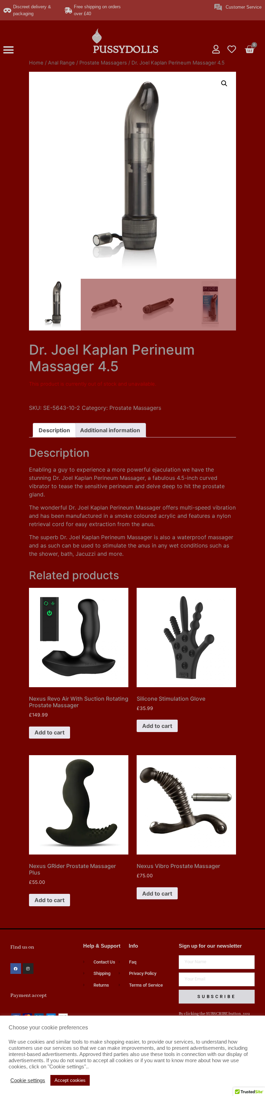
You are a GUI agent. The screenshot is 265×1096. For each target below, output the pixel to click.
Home (36, 63)
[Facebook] (15, 968)
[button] (8, 50)
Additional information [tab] (110, 430)
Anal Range (61, 63)
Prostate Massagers (103, 63)
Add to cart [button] (50, 732)
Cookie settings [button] (27, 1080)
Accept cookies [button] (70, 1080)
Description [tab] (54, 430)
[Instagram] (28, 968)
